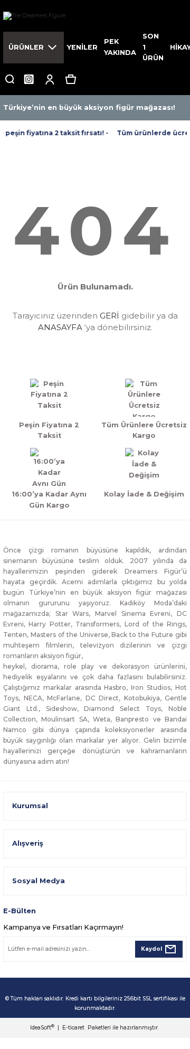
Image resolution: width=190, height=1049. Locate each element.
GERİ (109, 316)
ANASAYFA (60, 327)
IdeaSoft (42, 1027)
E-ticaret (73, 1027)
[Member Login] (49, 79)
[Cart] (70, 79)
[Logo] (95, 16)
